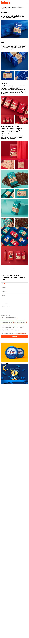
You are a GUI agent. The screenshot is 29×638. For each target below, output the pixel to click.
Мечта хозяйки (5, 363)
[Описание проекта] (14, 313)
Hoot (2, 385)
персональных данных (21, 333)
